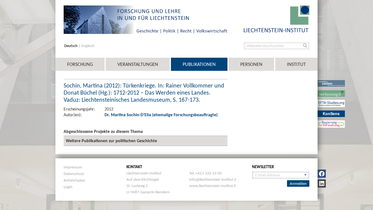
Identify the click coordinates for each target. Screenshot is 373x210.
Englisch (87, 46)
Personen (251, 64)
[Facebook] (322, 174)
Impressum (73, 167)
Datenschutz (74, 173)
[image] (276, 18)
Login (68, 186)
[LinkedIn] (322, 183)
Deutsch (71, 46)
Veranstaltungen (137, 64)
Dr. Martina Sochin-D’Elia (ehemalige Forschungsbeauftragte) (161, 114)
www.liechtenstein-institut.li (212, 185)
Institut (296, 64)
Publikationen (199, 64)
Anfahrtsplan (74, 180)
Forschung (80, 64)
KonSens (331, 113)
